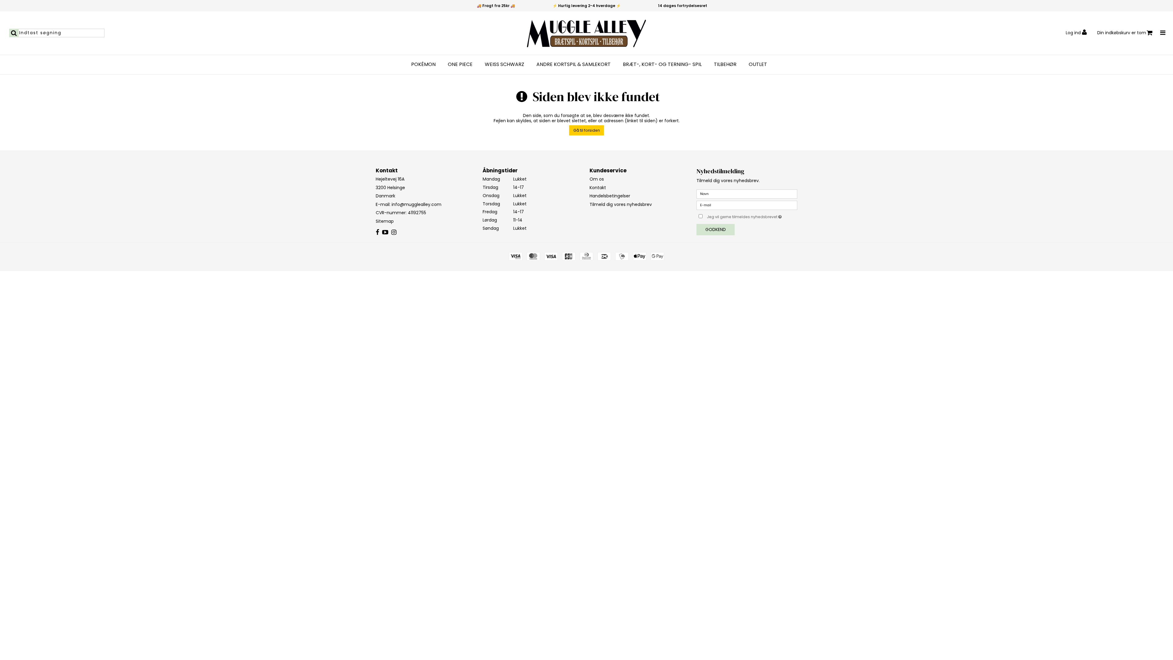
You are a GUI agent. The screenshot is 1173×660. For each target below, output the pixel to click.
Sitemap (385, 221)
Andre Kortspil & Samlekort (573, 64)
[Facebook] (377, 232)
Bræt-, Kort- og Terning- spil (662, 64)
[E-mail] (746, 205)
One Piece (460, 64)
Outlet (758, 64)
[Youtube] (385, 232)
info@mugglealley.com (416, 204)
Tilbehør (725, 64)
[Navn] (746, 194)
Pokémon (423, 64)
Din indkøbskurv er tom (1121, 33)
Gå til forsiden (586, 130)
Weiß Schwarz (504, 64)
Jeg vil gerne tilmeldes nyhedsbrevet (752, 215)
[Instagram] (393, 232)
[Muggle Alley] (586, 33)
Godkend (715, 229)
